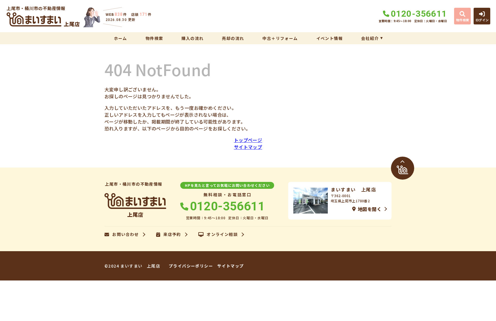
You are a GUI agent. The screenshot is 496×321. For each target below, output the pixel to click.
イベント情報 (329, 38)
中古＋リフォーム (280, 38)
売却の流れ (233, 38)
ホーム (120, 38)
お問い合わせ (125, 234)
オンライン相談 (222, 234)
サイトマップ (248, 146)
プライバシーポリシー (191, 266)
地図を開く (369, 208)
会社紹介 (370, 38)
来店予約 (172, 234)
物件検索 (154, 38)
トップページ (248, 140)
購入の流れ (192, 38)
